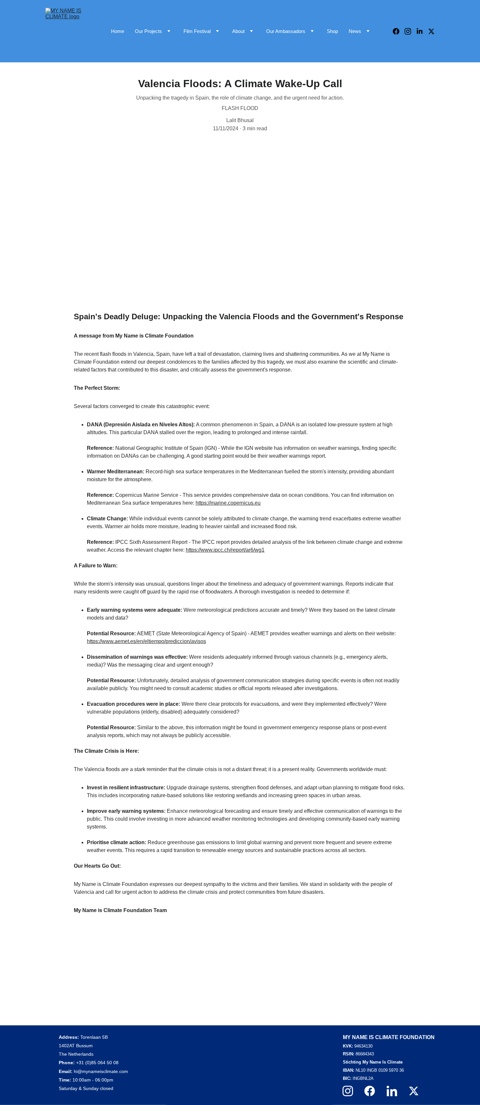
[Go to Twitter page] (431, 31)
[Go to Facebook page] (399, 31)
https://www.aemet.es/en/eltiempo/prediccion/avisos (146, 641)
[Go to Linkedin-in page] (422, 31)
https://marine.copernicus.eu (228, 503)
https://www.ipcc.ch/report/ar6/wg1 (225, 550)
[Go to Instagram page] (410, 31)
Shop (332, 31)
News (355, 31)
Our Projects (148, 31)
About (238, 31)
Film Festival (197, 31)
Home (117, 31)
